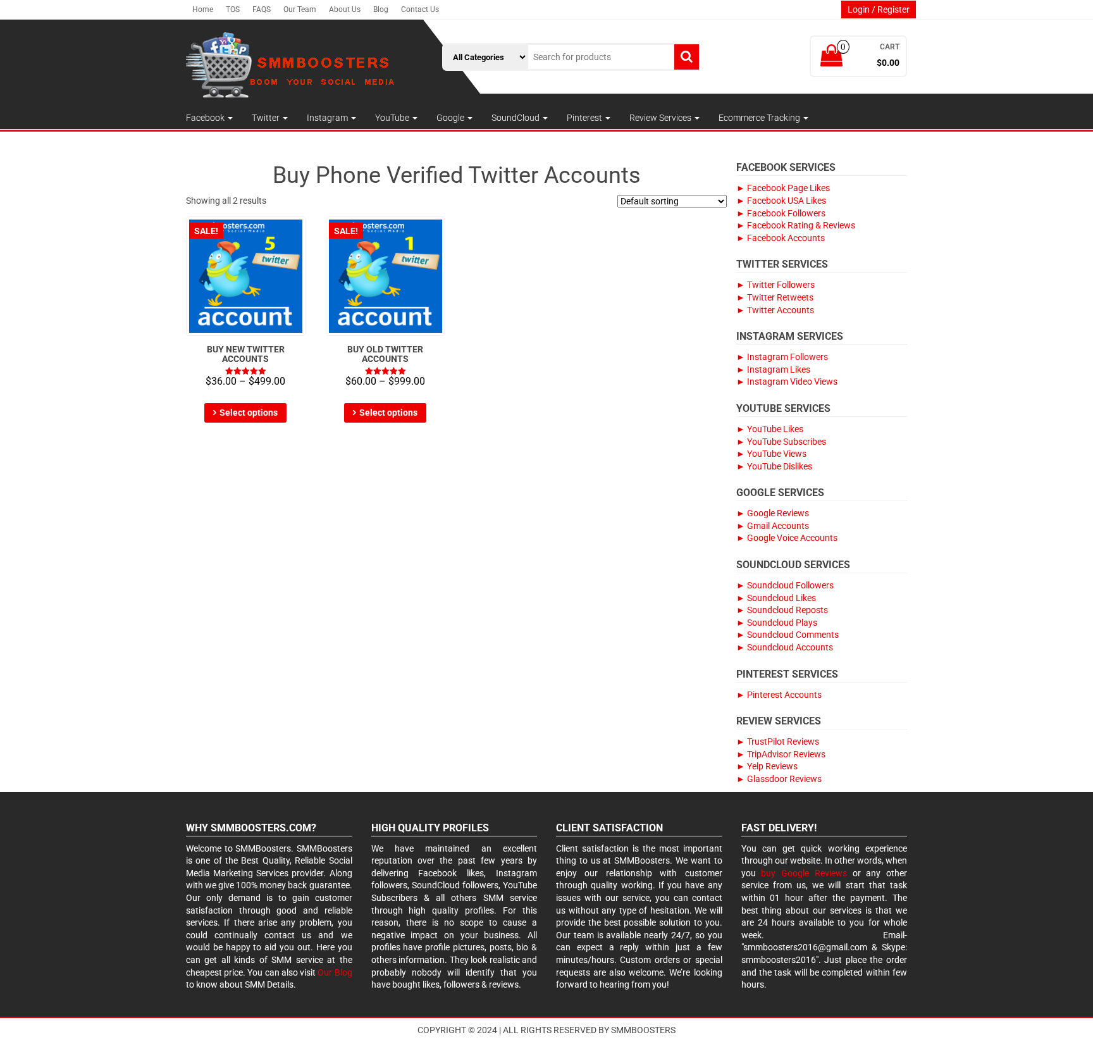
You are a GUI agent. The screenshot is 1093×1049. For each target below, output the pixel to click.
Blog (380, 9)
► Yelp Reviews (767, 766)
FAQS (261, 9)
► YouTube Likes (769, 429)
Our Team (299, 9)
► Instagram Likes (773, 369)
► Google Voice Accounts (786, 538)
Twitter (266, 118)
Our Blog (335, 972)
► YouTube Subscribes (781, 442)
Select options (248, 412)
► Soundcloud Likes (776, 598)
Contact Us (420, 9)
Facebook (206, 118)
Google (451, 118)
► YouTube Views (771, 454)
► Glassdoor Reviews (779, 779)
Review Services (661, 118)
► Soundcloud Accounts (784, 647)
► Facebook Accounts (780, 238)
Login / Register (879, 9)
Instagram (328, 118)
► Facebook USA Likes (781, 201)
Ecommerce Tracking (760, 118)
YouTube (393, 118)
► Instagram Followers (782, 357)
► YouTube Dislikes (774, 466)
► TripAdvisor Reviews (780, 754)
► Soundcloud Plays (776, 623)
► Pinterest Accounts (779, 695)
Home (202, 9)
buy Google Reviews (804, 873)
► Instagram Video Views (786, 381)
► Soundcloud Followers (785, 585)
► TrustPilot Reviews (777, 741)
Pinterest (585, 118)
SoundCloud (516, 118)
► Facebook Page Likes (783, 188)
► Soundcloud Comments (787, 635)
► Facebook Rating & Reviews (795, 225)
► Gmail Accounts (772, 526)
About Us (345, 9)
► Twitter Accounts (775, 310)
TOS (233, 9)
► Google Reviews (772, 513)
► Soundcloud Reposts (782, 610)
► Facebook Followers (780, 213)
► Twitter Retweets (774, 297)
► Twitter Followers (775, 285)
